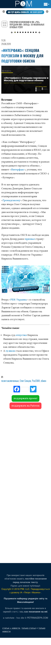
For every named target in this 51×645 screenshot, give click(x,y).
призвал (30, 239)
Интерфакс (17, 170)
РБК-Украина (18, 300)
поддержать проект (25, 398)
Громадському (11, 200)
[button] (12, 32)
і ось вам (33, 611)
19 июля (10, 351)
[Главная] (23, 3)
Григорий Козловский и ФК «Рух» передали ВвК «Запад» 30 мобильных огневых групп (27, 24)
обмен (43, 381)
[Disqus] (25, 447)
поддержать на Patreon (25, 406)
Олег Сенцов (25, 381)
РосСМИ (36, 381)
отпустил (21, 335)
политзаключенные (10, 381)
